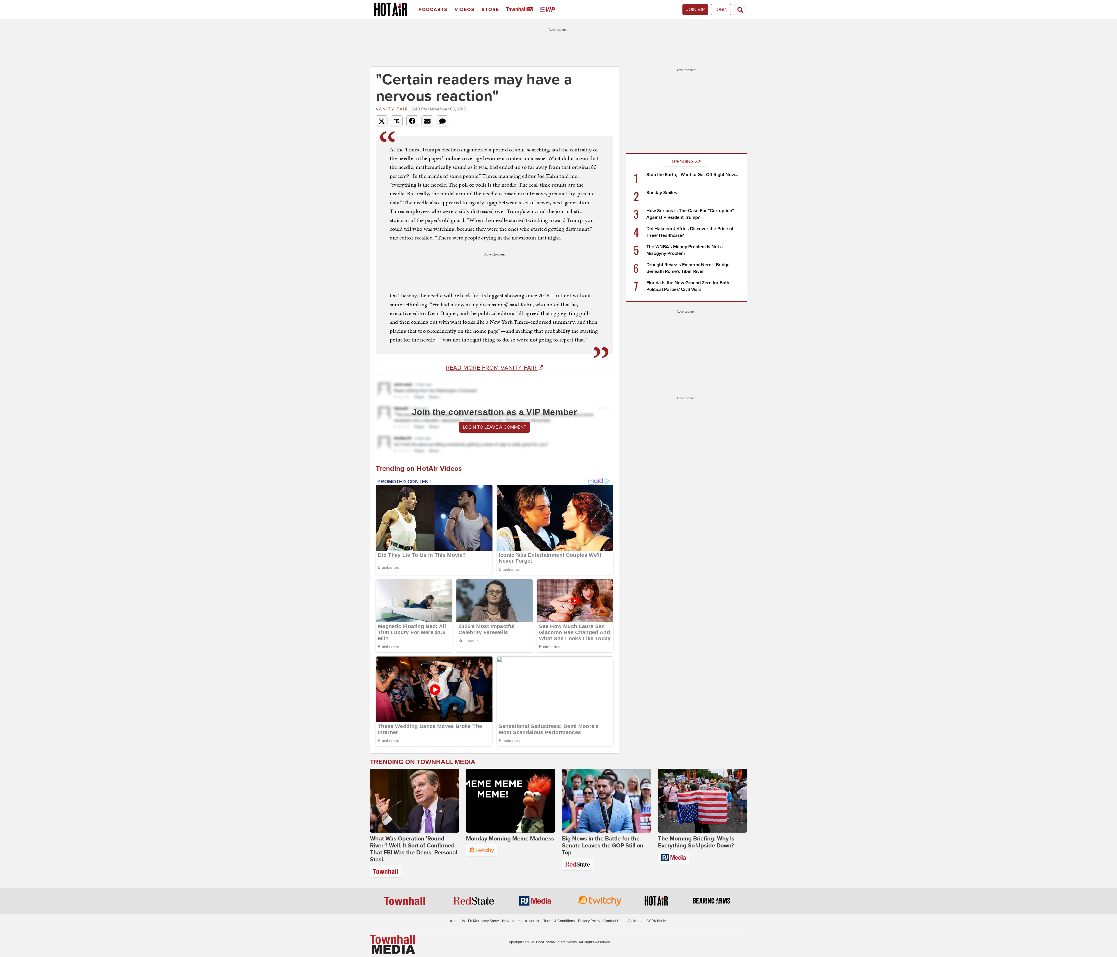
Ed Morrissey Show (483, 921)
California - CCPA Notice (648, 921)
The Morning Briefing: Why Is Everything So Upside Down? (696, 842)
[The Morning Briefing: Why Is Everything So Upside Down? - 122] (702, 801)
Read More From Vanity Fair (492, 367)
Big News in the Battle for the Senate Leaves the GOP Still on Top (602, 845)
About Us (457, 921)
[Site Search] (740, 9)
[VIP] (548, 9)
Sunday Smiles (661, 193)
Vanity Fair (393, 109)
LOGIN (721, 9)
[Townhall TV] (521, 9)
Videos (465, 9)
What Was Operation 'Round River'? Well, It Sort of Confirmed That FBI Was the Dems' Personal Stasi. (413, 849)
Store (490, 9)
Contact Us (612, 921)
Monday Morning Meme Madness (510, 838)
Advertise (532, 921)
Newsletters (512, 921)
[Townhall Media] (392, 944)
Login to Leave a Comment (494, 427)
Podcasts (433, 9)
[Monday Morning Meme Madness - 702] (510, 801)
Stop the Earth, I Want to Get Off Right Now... (692, 175)
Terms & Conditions (559, 921)
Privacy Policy (589, 921)
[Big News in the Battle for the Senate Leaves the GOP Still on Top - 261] (606, 801)
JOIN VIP (695, 9)
